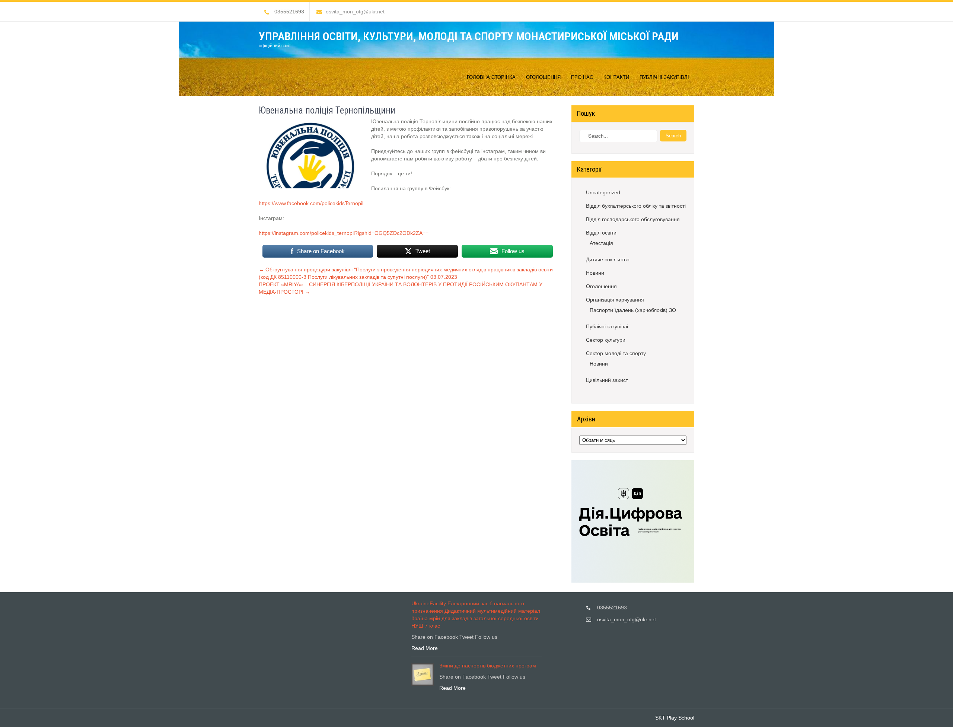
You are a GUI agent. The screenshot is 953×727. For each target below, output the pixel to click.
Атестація (601, 243)
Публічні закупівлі (664, 77)
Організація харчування (615, 300)
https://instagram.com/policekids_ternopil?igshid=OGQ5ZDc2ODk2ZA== (343, 233)
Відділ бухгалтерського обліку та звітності (636, 206)
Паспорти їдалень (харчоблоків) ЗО (633, 310)
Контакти (616, 77)
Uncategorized (603, 192)
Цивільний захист (607, 380)
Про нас (582, 77)
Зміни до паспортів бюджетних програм (487, 666)
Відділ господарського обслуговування (633, 219)
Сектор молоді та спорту (616, 353)
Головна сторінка (491, 77)
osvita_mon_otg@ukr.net (355, 12)
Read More (424, 648)
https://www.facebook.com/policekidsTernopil (311, 203)
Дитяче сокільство (608, 259)
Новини (595, 273)
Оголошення (543, 77)
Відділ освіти (601, 233)
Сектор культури (605, 340)
